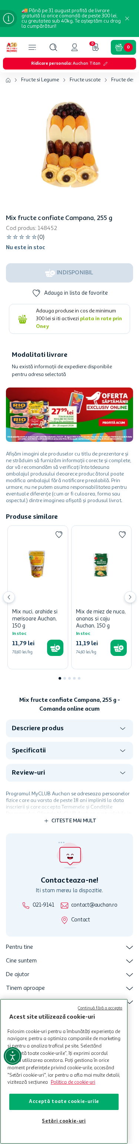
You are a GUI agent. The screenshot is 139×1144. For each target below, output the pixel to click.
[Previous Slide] (9, 597)
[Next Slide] (130, 597)
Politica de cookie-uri (73, 1082)
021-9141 (43, 905)
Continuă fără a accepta (100, 1008)
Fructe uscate (85, 79)
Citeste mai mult (74, 820)
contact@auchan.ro (94, 905)
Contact (80, 920)
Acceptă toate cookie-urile (64, 1101)
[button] (53, 47)
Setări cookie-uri (64, 1121)
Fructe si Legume (40, 79)
